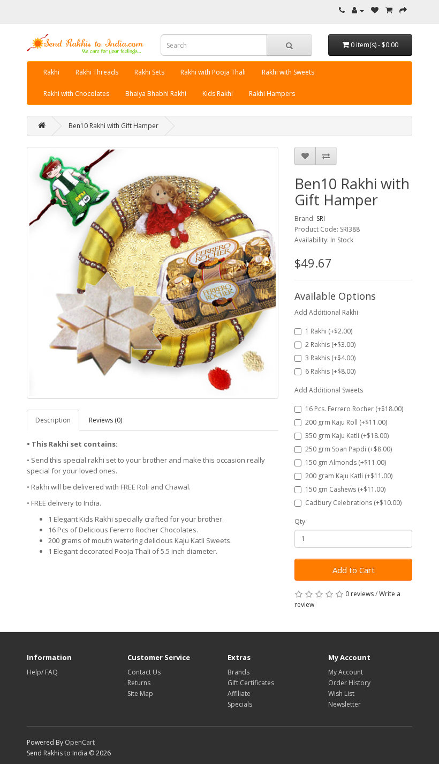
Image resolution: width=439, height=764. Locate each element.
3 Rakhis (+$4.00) (330, 357)
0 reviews (359, 593)
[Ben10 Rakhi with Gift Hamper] (152, 273)
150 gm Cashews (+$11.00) (345, 489)
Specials (240, 704)
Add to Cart (353, 570)
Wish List (341, 693)
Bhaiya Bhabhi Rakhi (155, 93)
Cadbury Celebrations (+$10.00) (353, 502)
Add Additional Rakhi (326, 312)
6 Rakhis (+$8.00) (330, 371)
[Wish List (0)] (375, 10)
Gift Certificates (251, 682)
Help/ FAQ (42, 672)
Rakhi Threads (96, 72)
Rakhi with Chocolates (76, 93)
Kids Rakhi (217, 93)
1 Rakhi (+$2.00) (328, 331)
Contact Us (144, 672)
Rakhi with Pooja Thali (213, 72)
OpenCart (80, 742)
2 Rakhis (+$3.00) (330, 344)
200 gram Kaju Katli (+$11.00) (348, 475)
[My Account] (358, 10)
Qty (299, 521)
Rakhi (51, 72)
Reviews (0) (105, 420)
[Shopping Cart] (388, 10)
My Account (345, 672)
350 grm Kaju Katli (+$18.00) (347, 435)
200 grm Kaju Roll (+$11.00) (346, 422)
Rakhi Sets (149, 72)
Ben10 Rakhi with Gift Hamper (113, 125)
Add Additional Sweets (328, 390)
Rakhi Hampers (272, 93)
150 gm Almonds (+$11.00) (345, 462)
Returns (138, 682)
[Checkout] (403, 10)
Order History (349, 682)
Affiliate (239, 693)
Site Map (140, 693)
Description (53, 420)
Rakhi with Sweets (288, 72)
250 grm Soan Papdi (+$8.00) (348, 449)
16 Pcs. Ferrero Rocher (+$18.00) (354, 408)
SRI (320, 218)
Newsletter (344, 704)
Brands (238, 672)
